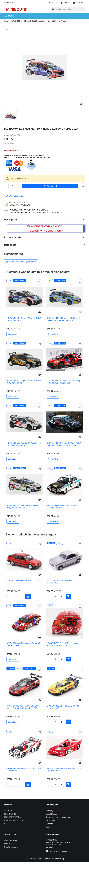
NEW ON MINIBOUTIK (13, 820)
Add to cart (50, 185)
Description (10, 219)
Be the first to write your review (21, 261)
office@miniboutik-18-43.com (63, 851)
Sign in (7, 843)
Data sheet (10, 244)
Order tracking (10, 840)
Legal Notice (51, 814)
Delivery (49, 811)
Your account (10, 834)
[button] (65, 3)
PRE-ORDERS (10, 814)
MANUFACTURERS (12, 817)
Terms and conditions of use (58, 817)
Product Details (12, 237)
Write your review (16, 196)
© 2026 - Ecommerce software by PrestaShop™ (44, 858)
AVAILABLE (9, 811)
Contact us (9, 3)
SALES (7, 824)
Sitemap (49, 824)
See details (12, 334)
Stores (48, 827)
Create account (10, 847)
